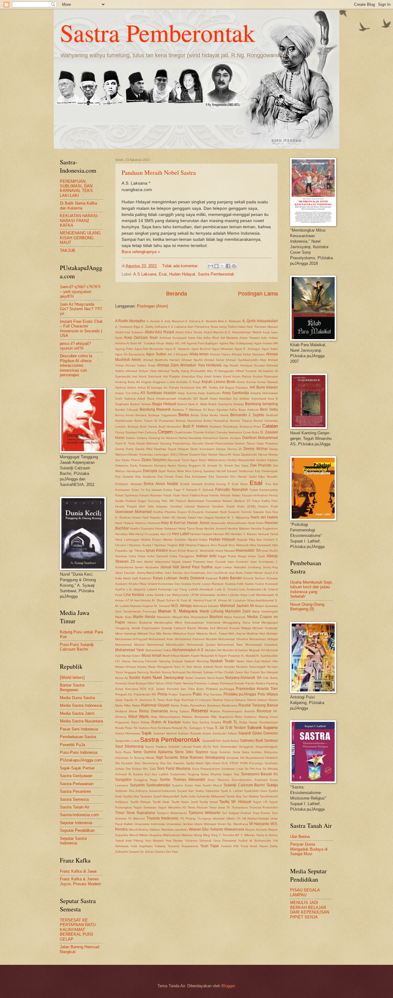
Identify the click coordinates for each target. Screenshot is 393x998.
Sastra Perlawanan (76, 783)
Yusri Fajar (209, 846)
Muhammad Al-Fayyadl (131, 639)
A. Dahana (192, 321)
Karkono (145, 578)
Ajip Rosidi (231, 365)
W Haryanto (259, 824)
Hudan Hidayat (182, 274)
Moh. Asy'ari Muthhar (243, 633)
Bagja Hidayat (164, 404)
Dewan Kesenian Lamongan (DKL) (153, 454)
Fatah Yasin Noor (176, 495)
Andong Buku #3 (127, 382)
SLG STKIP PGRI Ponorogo (242, 763)
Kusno (259, 583)
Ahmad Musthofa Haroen (161, 360)
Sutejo (272, 785)
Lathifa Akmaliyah (201, 589)
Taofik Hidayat (140, 802)
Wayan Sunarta (256, 829)
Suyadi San (185, 791)
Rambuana (229, 705)
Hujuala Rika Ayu (249, 539)
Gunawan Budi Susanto (222, 512)
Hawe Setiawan (166, 528)
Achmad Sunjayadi (173, 337)
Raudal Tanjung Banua (258, 705)
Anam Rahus (241, 376)
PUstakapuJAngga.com (81, 760)
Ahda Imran (199, 354)
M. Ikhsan (220, 600)
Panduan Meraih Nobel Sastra (159, 172)
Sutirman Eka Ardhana (131, 791)
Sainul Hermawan (127, 733)
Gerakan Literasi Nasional (189, 506)
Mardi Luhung (212, 611)
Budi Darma (148, 426)
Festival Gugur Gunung (142, 501)
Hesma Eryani (151, 539)
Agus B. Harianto (177, 348)
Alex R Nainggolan (220, 371)
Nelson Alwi (269, 661)
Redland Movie (126, 711)
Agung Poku (124, 348)
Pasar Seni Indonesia (79, 729)
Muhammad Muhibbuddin (166, 644)
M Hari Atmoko (140, 600)
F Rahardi (190, 489)
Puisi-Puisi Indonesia (78, 752)
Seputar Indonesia (76, 822)
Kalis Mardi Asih (126, 578)
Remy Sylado (179, 711)
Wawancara (234, 829)
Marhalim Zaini (238, 611)
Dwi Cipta (241, 465)
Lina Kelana (133, 595)
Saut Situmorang (129, 746)
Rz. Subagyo (193, 728)
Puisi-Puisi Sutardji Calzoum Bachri (77, 647)
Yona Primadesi (224, 840)
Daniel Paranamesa (219, 443)
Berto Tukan (143, 420)
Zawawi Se (136, 851)
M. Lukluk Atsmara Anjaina (134, 606)
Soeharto (271, 763)
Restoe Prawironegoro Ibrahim (232, 711)
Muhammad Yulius (158, 650)
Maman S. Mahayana (177, 611)
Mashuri (216, 617)
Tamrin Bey (234, 796)
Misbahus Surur (184, 633)
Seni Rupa (123, 752)
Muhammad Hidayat (263, 639)
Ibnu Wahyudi (239, 545)
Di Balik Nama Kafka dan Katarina (78, 205)
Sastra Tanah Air (74, 807)
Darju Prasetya (267, 443)
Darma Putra (124, 449)
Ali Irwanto (265, 371)
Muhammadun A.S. (188, 650)
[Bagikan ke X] (222, 266)
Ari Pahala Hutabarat (179, 387)
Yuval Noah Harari (254, 846)
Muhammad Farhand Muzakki (196, 639)
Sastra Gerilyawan (76, 775)
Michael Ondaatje (265, 628)
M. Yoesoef (162, 606)
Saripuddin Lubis (127, 740)
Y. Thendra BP (229, 835)
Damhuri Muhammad (260, 438)
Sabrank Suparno (262, 727)
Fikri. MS (167, 501)
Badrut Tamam (140, 404)
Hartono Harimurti (147, 523)
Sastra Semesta (74, 799)
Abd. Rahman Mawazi (262, 326)
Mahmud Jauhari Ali (237, 606)
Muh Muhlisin (268, 633)
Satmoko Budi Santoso (259, 740)
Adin (264, 337)
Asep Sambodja (235, 393)
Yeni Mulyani (154, 840)
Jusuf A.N (271, 572)
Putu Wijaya (268, 694)
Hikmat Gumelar (174, 539)
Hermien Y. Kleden (244, 534)
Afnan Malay (165, 343)
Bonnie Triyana (241, 420)
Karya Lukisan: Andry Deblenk (178, 578)
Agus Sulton (156, 354)
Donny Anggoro (189, 465)
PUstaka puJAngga (240, 694)
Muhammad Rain (230, 644)
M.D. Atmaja (181, 606)
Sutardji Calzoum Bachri (244, 785)
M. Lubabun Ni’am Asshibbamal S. (253, 600)
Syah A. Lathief (232, 791)
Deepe (221, 449)
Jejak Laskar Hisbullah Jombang (237, 567)
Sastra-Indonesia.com (79, 814)
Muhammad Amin (161, 639)
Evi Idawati (154, 489)
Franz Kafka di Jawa (78, 871)
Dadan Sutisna (136, 438)
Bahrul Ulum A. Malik (192, 404)
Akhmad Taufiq (168, 371)
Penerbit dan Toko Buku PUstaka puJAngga (200, 689)
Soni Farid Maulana (173, 768)
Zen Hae (172, 851)
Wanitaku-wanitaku (174, 829)
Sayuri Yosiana (156, 746)
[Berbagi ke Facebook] (228, 266)
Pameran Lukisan (206, 683)
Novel (219, 666)
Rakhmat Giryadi (155, 705)
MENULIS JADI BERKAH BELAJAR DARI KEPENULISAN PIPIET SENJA (309, 909)
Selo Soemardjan (225, 746)
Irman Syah (256, 556)
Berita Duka (199, 415)
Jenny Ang (270, 567)
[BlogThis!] (216, 266)
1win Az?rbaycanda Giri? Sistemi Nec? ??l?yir (81, 309)
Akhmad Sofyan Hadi (141, 371)
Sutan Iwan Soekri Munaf (203, 785)
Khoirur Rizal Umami (143, 583)
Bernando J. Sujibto (247, 415)
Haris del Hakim (264, 517)
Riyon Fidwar (140, 722)
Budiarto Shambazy (224, 426)
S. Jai (219, 728)
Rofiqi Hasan (248, 722)
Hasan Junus (198, 523)
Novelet (229, 666)
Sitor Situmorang (146, 763)
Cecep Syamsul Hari (129, 432)
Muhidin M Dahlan (235, 650)
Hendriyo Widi (124, 534)
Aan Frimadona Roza (203, 326)
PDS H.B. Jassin (152, 689)
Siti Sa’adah (124, 763)
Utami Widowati (205, 824)
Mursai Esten (131, 655)
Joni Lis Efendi (217, 572)
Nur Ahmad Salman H (201, 672)
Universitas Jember (179, 824)
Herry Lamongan (127, 539)
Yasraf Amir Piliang (129, 840)
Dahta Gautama (190, 438)
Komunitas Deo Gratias (174, 583)
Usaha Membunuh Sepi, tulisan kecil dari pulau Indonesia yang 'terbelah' (311, 589)
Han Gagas (205, 517)
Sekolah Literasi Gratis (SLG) (189, 746)
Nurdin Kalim (140, 677)
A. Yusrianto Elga (127, 326)
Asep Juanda (187, 393)
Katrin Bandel (230, 578)
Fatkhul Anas (199, 495)
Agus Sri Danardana (130, 354)
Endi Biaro (240, 484)
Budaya (133, 426)
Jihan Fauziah (125, 572)
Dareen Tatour (245, 443)
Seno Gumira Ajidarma (153, 752)
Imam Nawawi (225, 550)
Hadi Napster (151, 517)
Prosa (162, 694)
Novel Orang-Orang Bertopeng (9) (307, 606)
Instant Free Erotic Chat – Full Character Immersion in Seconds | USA (81, 328)
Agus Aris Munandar (149, 348)
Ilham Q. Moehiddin (201, 550)
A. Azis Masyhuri (172, 321)
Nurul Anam (215, 677)
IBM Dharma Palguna (194, 545)
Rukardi (177, 728)
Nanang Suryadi (171, 661)
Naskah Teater (222, 661)
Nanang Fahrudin (145, 661)
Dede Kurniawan (202, 449)
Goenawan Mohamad (133, 512)
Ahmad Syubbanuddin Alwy (246, 360)
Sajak (147, 733)
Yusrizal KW (229, 846)
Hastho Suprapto (142, 528)
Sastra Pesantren (75, 791)
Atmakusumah (166, 398)
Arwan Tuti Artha (127, 393)
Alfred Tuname (246, 371)
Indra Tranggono (182, 556)
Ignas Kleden (157, 550)
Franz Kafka (261, 501)
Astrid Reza (145, 398)
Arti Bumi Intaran (264, 387)
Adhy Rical (211, 337)
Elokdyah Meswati (128, 484)
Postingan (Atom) (152, 306)
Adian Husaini (249, 337)
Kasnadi (211, 578)
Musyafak (207, 655)
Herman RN (221, 534)
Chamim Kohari (203, 432)
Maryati (177, 617)
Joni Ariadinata (194, 572)
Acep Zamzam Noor (141, 337)
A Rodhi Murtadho (130, 321)
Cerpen (165, 431)
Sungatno (123, 779)
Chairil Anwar (183, 432)
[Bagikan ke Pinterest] (234, 266)
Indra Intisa (137, 556)
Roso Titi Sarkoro (137, 728)
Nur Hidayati (269, 672)
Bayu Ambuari (249, 409)
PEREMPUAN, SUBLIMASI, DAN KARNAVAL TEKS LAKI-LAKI (76, 188)
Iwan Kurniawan (262, 561)
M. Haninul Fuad (200, 600)
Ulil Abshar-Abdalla (255, 818)
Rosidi (119, 728)
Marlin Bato (123, 617)
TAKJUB (67, 250)
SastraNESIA (211, 740)
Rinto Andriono (246, 716)
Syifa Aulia (188, 796)
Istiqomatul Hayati (168, 561)
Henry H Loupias (147, 534)
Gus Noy (271, 512)
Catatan (270, 426)
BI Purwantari (164, 420)
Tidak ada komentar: (181, 266)
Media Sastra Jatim (77, 713)
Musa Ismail (151, 655)
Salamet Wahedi (165, 733)
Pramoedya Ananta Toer (257, 689)
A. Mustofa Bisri (212, 321)
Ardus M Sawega (150, 387)
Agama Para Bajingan (202, 343)
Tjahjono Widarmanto (172, 813)
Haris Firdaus (124, 523)
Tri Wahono (136, 818)
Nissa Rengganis (160, 666)
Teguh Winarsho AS (172, 807)
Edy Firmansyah (266, 471)
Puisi (197, 694)
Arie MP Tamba (207, 387)
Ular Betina (300, 836)
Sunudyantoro (242, 779)
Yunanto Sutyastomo (183, 846)
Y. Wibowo (247, 835)
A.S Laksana (144, 274)
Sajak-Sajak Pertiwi (77, 768)
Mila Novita (164, 633)
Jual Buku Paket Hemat (246, 572)
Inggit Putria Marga (232, 556)
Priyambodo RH (145, 694)
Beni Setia (269, 409)
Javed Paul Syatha (196, 567)
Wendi (133, 835)
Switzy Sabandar (207, 791)
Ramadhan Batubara (205, 705)
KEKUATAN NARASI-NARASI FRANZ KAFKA (79, 220)
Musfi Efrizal (170, 655)
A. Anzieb (153, 321)
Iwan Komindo (238, 561)
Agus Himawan (222, 348)
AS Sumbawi (151, 393)
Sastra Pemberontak (216, 274)
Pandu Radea (255, 683)
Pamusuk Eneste (232, 683)
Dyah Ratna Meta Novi (174, 471)
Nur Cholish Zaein (230, 672)
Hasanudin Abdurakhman (229, 523)
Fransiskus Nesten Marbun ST (228, 501)
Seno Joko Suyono (191, 752)
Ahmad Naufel (191, 360)
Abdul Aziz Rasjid (159, 332)
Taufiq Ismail (208, 802)
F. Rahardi (206, 489)
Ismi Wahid (145, 561)
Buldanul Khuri (250, 426)
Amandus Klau (192, 376)
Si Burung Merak (142, 757)
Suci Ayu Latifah (156, 774)
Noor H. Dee (183, 666)
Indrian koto (206, 556)
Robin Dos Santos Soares (201, 722)
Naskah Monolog (196, 661)
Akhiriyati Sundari (252, 365)
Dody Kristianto (141, 465)
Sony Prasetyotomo (206, 768)
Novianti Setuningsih (251, 666)
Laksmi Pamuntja (159, 589)
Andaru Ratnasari (265, 376)
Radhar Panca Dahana (229, 700)
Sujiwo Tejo (231, 774)
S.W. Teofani (235, 728)
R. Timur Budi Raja (167, 700)
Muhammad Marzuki (130, 644)
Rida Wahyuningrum (166, 716)
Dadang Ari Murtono (163, 438)
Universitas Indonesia (149, 824)
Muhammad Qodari (201, 644)
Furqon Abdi (136, 506)
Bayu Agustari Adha (222, 409)
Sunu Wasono (218, 779)
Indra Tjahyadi (157, 556)
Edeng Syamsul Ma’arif (209, 471)
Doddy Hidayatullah (241, 460)
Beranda (176, 294)
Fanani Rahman (150, 495)
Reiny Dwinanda (153, 711)
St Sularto (135, 774)
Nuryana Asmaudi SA (243, 677)
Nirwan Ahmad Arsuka (131, 666)
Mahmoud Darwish (206, 606)
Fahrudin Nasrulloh (231, 489)
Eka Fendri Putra (170, 476)
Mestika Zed (207, 628)
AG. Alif (180, 343)
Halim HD (168, 517)
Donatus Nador (165, 465)
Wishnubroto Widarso (178, 835)
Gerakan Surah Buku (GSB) (234, 506)
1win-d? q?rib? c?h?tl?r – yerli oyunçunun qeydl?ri (80, 291)
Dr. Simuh (226, 465)
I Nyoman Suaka (139, 545)
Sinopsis (232, 757)
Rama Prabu (180, 705)
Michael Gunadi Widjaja (234, 628)
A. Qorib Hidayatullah (260, 321)
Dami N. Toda (125, 443)
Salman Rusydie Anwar (194, 733)
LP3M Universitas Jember (208, 595)
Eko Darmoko (219, 476)
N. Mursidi (248, 655)
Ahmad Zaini (168, 365)
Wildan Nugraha (150, 835)
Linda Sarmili (154, 595)
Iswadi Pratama (193, 561)
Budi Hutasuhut (170, 426)
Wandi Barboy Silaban (144, 829)
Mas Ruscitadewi (196, 617)
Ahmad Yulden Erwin (140, 365)
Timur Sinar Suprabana (135, 813)
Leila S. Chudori (226, 589)
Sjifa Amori (212, 763)
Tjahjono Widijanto (204, 813)
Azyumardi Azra (262, 398)
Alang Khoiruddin (193, 371)
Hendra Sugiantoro (264, 528)
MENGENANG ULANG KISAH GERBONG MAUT (80, 238)
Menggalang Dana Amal (241, 622)
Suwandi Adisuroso (162, 791)
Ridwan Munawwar (195, 716)
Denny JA (235, 449)
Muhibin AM (213, 650)
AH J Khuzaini (178, 354)
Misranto (202, 633)
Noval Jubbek (203, 666)
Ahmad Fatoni (220, 354)
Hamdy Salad (186, 517)
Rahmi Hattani (257, 700)
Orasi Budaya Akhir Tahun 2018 (150, 683)
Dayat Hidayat (178, 449)
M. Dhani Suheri (163, 600)
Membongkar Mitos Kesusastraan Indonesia (187, 622)
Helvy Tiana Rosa (190, 528)
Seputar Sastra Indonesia (73, 840)
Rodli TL (230, 722)
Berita (183, 415)
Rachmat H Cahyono (196, 700)
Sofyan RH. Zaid (144, 768)
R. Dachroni (143, 700)
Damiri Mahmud (147, 443)
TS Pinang (188, 818)
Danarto (198, 443)
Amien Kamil (222, 376)
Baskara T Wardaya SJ (189, 409)
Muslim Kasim (189, 655)
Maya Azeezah (235, 617)
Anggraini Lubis (164, 382)
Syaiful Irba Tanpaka (137, 796)
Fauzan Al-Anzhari (255, 495)
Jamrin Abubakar (146, 567)
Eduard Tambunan (240, 471)
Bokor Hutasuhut (216, 420)
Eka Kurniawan (196, 476)
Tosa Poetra (261, 813)
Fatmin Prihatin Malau (225, 495)
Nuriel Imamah (195, 677)
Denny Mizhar (255, 449)
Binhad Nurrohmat (189, 420)
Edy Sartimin (124, 476)
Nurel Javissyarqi (168, 677)
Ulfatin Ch (233, 818)
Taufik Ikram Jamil (184, 802)
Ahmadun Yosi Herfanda (201, 365)
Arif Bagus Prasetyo (233, 387)
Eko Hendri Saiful (243, 476)
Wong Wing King (205, 835)
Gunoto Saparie (252, 512)
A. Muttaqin (233, 321)
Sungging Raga (145, 779)
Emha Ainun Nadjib (161, 484)
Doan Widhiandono (212, 460)
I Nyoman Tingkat (164, 545)
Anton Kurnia (246, 382)
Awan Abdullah (221, 398)
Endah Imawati (191, 484)
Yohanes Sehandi (198, 840)
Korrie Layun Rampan (208, 583)
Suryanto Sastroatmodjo (150, 785)
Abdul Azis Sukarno (129, 332)
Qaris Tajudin (124, 700)
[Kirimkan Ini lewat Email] (211, 266)
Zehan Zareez (155, 851)
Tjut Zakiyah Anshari (236, 813)
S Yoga (208, 728)
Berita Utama (219, 415)
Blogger (228, 986)
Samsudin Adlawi (224, 733)
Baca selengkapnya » (141, 251)
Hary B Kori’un (173, 523)
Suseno (177, 785)
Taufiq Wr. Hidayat (235, 802)
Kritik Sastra (245, 583)
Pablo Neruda (183, 683)
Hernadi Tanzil (268, 534)
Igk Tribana (137, 550)
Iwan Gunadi (216, 561)
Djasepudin (249, 454)
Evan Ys (138, 489)
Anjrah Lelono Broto (218, 382)
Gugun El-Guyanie (190, 512)
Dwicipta (150, 471)
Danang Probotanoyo (175, 443)
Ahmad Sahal (214, 360)
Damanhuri (210, 438)
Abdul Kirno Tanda (188, 332)
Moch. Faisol (218, 633)
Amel (207, 376)
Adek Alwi (195, 337)
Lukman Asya (237, 595)
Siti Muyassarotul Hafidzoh (259, 757)
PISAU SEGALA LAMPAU (305, 892)
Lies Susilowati (250, 589)
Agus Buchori (201, 348)
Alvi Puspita (171, 376)
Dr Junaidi (209, 465)
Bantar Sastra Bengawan (72, 687)
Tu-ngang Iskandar (211, 818)
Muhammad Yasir (129, 650)
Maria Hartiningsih (265, 611)
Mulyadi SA (257, 650)
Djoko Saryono (154, 460)
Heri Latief (180, 534)
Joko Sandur (174, 572)
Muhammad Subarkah (261, 644)
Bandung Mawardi (155, 409)
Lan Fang (180, 589)
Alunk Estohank (149, 376)
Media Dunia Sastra (77, 697)
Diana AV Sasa (229, 454)
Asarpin (169, 393)
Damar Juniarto (230, 438)
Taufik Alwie (161, 802)
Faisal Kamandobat (264, 489)
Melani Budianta (139, 622)
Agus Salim (270, 348)
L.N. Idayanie (136, 589)
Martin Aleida (144, 617)
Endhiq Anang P (217, 484)
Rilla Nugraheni (222, 716)
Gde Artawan (158, 506)
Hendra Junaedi (215, 528)
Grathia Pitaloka (164, 512)
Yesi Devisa (174, 840)
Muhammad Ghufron (233, 639)
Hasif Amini (255, 523)
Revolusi (264, 711)
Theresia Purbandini (263, 807)
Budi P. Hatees (195, 426)
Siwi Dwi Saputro (172, 763)
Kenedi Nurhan (254, 578)
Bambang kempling (261, 404)
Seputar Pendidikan (77, 830)
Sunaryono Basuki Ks (259, 774)
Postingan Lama (258, 294)
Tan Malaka (251, 796)
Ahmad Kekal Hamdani (248, 354)
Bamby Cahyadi (126, 409)
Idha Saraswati (260, 545)
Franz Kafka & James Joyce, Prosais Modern (80, 881)
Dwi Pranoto (260, 465)
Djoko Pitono (131, 460)
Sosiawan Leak (232, 768)
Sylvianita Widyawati (210, 796)
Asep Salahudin (209, 393)
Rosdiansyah (268, 722)
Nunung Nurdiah (149, 672)
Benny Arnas (124, 415)
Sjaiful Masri (195, 763)
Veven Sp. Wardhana (232, 824)
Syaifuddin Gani (255, 791)
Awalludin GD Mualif (193, 398)
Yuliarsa (159, 846)
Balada (239, 404)
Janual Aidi (169, 567)
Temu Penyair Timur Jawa (206, 807)
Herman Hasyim (201, 534)
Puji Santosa (213, 694)
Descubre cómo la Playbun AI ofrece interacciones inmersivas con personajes (76, 365)
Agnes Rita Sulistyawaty (236, 343)
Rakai (136, 705)
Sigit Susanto (167, 757)
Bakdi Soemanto (220, 404)
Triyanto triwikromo (162, 818)
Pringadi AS (123, 694)
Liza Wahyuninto (177, 595)
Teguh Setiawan (145, 807)
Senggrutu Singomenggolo (258, 746)
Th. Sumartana (237, 807)
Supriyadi (260, 779)
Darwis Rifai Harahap (150, 449)
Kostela (230, 583)
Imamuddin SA (248, 550)
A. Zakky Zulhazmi (154, 326)
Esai (163, 274)
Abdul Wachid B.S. (217, 332)
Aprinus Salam (125, 387)
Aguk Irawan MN (266, 343)
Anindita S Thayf (188, 382)
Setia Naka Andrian (247, 752)
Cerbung (151, 432)
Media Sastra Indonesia (81, 705)
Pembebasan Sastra (78, 736)
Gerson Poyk (268, 506)
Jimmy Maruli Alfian (150, 572)
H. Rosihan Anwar (128, 517)
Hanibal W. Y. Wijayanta (232, 517)
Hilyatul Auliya (198, 539)
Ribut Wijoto (139, 716)
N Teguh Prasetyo (227, 655)
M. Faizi (182, 600)
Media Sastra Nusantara (81, 721)
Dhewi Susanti (189, 454)
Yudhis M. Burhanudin (254, 840)
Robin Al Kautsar (166, 722)
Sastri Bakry (230, 740)
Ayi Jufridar (241, 398)
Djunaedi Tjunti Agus (182, 460)
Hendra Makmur (239, 528)
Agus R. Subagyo (247, 348)
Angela (146, 382)
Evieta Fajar (172, 489)
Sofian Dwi (122, 768)
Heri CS (165, 534)
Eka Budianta (145, 476)
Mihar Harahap (125, 633)
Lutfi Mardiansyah (261, 595)
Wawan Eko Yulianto (206, 829)
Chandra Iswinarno (228, 432)
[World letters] (72, 677)
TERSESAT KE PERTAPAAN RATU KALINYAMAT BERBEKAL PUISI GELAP (77, 929)
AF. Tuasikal (146, 343)
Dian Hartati (209, 454)
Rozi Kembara (160, 728)
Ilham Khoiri (177, 550)
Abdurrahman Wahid (246, 332)
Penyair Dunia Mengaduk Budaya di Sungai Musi (309, 849)
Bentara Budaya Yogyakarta (156, 415)
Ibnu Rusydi (219, 545)
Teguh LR (260, 802)
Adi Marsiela (229, 337)
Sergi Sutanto (220, 752)
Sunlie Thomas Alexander (182, 779)
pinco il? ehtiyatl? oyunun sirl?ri (75, 345)
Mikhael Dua (146, 633)
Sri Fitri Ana (253, 768)
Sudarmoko (178, 774)
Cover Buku (251, 432)
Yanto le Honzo (267, 835)
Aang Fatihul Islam (232, 326)
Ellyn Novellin (268, 476)
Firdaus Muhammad (190, 501)
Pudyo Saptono (180, 694)
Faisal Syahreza (126, 495)
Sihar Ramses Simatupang (202, 757)
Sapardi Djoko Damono (258, 733)
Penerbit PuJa (72, 744)
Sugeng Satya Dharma (205, 774)
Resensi (199, 710)
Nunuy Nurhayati (173, 672)
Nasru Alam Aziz (248, 661)
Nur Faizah (251, 672)
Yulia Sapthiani (141, 846)
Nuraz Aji (121, 677)
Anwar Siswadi (267, 382)
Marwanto (164, 617)
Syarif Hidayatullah (166, 796)
